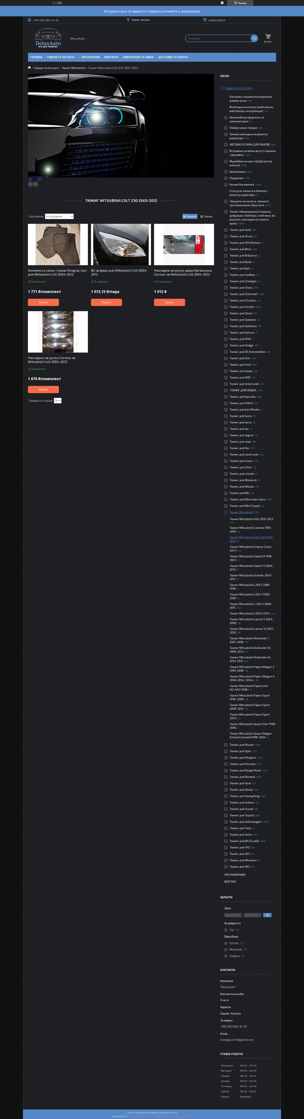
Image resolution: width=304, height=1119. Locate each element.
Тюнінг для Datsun (242, 332)
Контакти (111, 57)
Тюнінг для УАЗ (240, 866)
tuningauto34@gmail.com (237, 1039)
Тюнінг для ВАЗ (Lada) (244, 841)
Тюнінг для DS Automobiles (248, 351)
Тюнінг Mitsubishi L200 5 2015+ (250, 613)
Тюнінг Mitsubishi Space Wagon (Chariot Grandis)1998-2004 (251, 735)
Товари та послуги (60, 57)
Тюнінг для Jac (239, 428)
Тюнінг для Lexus (241, 461)
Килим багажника (242, 184)
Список (208, 216)
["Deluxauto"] (48, 38)
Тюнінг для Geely (241, 371)
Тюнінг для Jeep (240, 441)
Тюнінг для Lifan (240, 467)
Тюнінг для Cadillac (242, 274)
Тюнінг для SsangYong (245, 796)
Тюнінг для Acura (241, 236)
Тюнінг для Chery (241, 287)
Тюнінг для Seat (240, 783)
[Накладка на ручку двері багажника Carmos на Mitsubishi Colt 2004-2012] (184, 244)
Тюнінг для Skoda (241, 789)
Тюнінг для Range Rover (245, 770)
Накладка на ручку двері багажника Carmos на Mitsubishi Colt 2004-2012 (183, 272)
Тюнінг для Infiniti (241, 403)
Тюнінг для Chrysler (243, 300)
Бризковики (237, 171)
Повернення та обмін (138, 57)
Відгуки (230, 881)
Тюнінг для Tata (240, 828)
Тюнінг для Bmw (240, 249)
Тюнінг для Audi (240, 229)
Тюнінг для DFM (240, 339)
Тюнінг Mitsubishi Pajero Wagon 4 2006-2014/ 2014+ (252, 678)
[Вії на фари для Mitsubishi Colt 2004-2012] (121, 244)
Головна (36, 57)
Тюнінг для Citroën (242, 306)
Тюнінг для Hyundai (242, 396)
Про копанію (90, 57)
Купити (43, 302)
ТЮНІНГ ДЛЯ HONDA (243, 390)
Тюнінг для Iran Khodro (245, 409)
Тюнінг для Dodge (241, 345)
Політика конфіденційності (176, 1116)
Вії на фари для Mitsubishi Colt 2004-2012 (119, 272)
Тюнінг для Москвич (243, 860)
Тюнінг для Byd (240, 268)
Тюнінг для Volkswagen (245, 821)
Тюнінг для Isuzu (241, 416)
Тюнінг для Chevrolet (244, 294)
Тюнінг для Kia (239, 448)
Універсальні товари (243, 127)
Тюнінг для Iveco (241, 422)
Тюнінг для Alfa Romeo (245, 242)
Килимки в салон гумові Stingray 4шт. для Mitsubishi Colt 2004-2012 (57, 272)
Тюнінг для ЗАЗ (240, 853)
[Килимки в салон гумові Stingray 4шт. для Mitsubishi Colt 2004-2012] (58, 244)
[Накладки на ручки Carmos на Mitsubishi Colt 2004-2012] (58, 332)
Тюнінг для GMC (240, 377)
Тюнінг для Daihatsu (243, 326)
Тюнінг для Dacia (241, 313)
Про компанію (234, 874)
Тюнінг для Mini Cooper (245, 505)
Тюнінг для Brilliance (243, 255)
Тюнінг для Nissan (242, 744)
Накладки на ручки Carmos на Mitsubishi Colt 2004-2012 (51, 360)
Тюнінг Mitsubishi (73, 68)
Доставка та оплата (173, 57)
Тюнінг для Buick (241, 262)
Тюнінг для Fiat (240, 358)
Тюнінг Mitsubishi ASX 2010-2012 (251, 519)
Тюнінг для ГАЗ (240, 847)
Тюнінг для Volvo (241, 834)
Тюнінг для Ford (240, 364)
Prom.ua (172, 1112)
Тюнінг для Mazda (242, 486)
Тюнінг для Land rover (244, 454)
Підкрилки (236, 178)
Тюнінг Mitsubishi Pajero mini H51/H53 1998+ (249, 687)
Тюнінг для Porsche (243, 764)
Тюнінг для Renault (242, 776)
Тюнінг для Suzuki (241, 809)
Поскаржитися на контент (143, 1116)
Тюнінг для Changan (243, 281)
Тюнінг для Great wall (244, 383)
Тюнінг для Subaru (242, 802)
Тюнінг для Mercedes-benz (248, 499)
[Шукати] (254, 38)
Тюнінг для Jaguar (242, 435)
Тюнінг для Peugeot (243, 757)
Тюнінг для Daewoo (243, 319)
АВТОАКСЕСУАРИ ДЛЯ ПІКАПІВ (250, 144)
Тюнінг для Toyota (242, 815)
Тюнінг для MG (239, 493)
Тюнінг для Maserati (243, 480)
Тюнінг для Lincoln (242, 473)
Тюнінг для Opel (240, 751)
